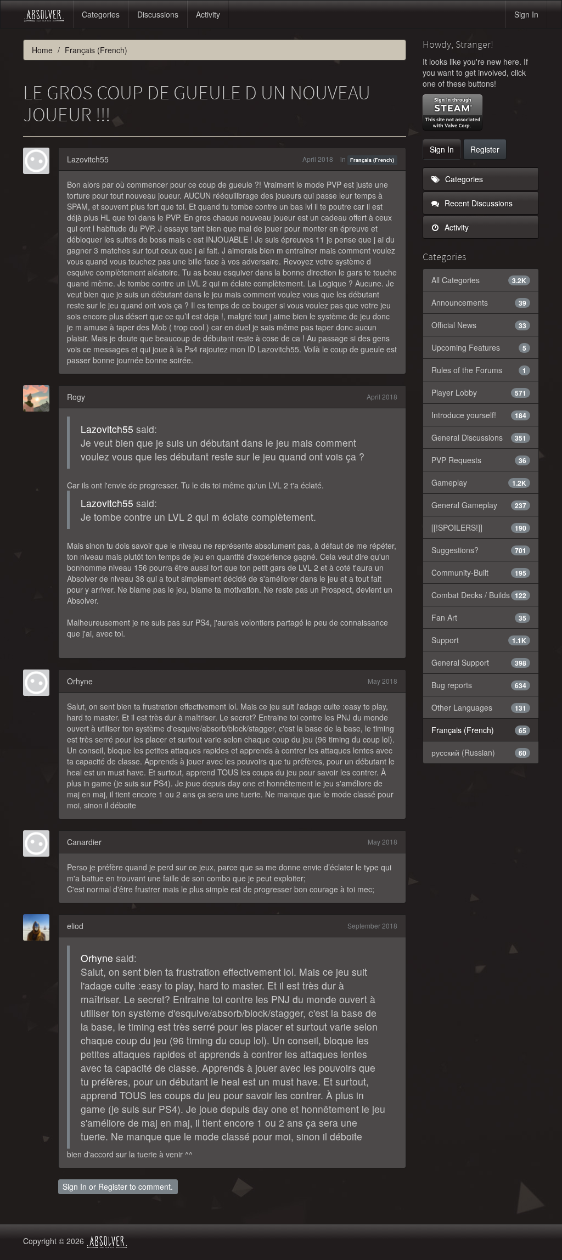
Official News (479, 324)
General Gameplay (479, 504)
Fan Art (479, 617)
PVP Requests (479, 459)
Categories (101, 14)
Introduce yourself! (479, 414)
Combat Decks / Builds (479, 594)
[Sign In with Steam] (452, 112)
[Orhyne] (39, 683)
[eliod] (39, 927)
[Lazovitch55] (39, 161)
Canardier (84, 841)
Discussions (157, 14)
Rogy (76, 396)
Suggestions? (479, 549)
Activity (208, 14)
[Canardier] (39, 843)
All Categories (479, 279)
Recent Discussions (477, 203)
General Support (479, 662)
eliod (75, 925)
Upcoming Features (479, 347)
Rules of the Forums (479, 369)
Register (112, 1186)
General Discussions (479, 437)
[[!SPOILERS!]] (479, 527)
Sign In (526, 14)
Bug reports (479, 684)
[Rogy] (39, 398)
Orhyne (80, 681)
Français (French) (372, 160)
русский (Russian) (479, 752)
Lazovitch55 (88, 159)
